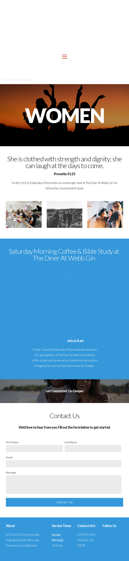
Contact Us (64, 502)
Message (11, 472)
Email (9, 457)
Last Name (70, 442)
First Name (12, 442)
